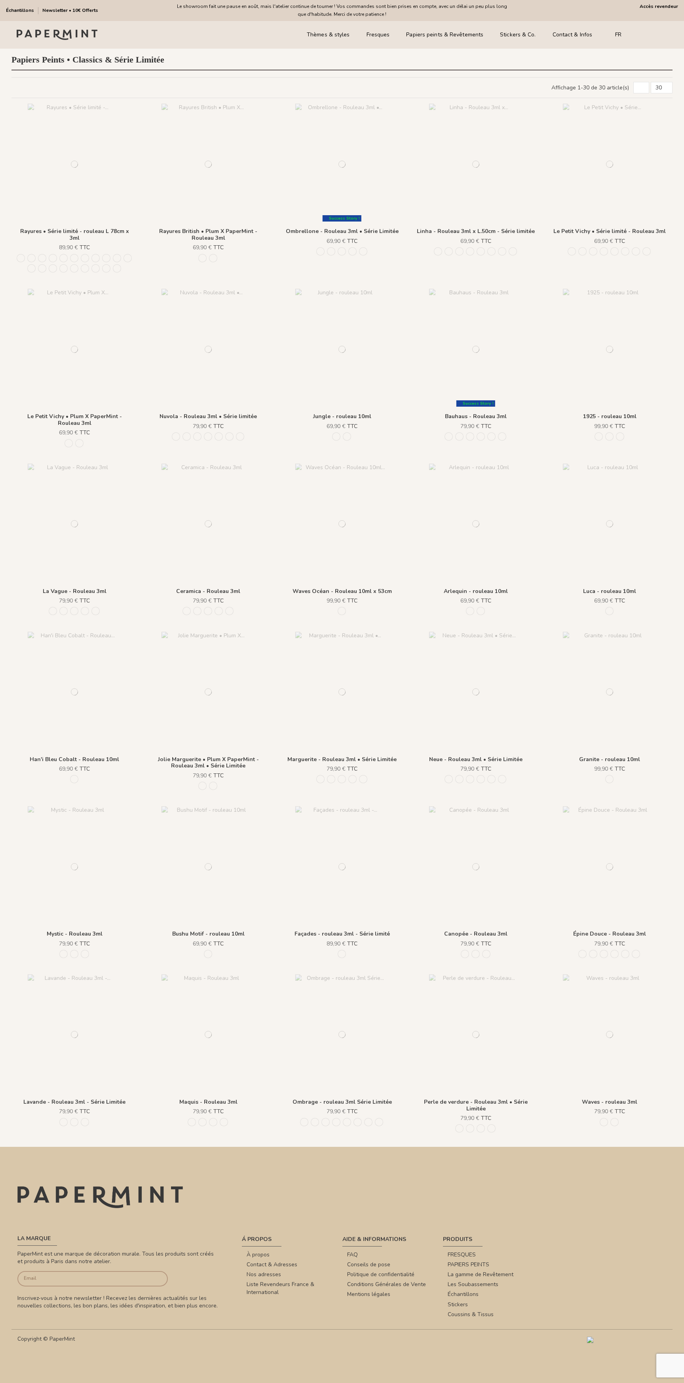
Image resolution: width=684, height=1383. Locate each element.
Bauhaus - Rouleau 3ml (476, 416)
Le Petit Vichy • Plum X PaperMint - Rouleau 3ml (74, 420)
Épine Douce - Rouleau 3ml (609, 934)
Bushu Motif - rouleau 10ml (208, 934)
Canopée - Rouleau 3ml (475, 934)
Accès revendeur (659, 6)
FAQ (352, 1254)
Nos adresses (264, 1274)
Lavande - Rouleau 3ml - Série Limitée (74, 1102)
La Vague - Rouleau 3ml (74, 591)
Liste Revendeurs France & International (280, 1288)
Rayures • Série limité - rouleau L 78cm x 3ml (74, 234)
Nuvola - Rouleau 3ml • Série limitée (208, 416)
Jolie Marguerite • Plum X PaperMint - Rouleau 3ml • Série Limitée (208, 763)
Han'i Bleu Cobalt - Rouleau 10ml (74, 759)
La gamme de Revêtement (480, 1274)
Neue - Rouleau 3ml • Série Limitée (475, 759)
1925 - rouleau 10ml (609, 416)
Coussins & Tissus (471, 1314)
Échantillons (20, 10)
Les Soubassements (473, 1284)
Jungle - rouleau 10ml (342, 416)
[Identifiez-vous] (652, 35)
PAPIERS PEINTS (468, 1264)
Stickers (458, 1304)
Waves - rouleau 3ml (609, 1102)
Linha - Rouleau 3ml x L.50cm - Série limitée (476, 231)
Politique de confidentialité (380, 1274)
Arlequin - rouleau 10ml (476, 591)
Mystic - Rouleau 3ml (75, 934)
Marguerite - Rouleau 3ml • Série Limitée (342, 759)
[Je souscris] (152, 1279)
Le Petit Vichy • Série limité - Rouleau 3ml (609, 231)
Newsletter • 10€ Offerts (70, 10)
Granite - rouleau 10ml (609, 759)
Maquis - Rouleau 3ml (208, 1102)
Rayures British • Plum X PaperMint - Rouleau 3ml (208, 234)
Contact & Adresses (272, 1264)
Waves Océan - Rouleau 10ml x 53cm (342, 591)
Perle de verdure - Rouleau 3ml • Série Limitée (476, 1105)
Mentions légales (368, 1294)
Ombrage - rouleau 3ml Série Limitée (342, 1102)
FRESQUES (462, 1254)
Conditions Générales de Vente (386, 1284)
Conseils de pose (368, 1264)
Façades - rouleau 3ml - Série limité (342, 934)
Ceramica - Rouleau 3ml (208, 591)
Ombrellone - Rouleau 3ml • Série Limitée (342, 231)
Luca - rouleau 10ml (609, 591)
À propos (258, 1254)
